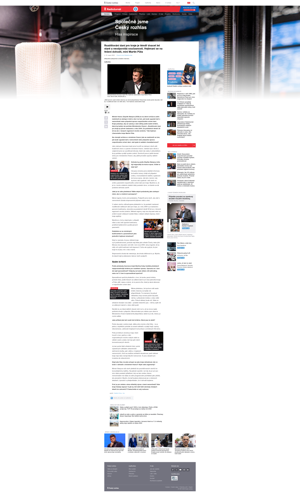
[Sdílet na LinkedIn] (106, 126)
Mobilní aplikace (133, 476)
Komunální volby (112, 471)
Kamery (154, 14)
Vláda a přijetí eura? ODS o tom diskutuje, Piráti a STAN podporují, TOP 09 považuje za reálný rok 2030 (139, 408)
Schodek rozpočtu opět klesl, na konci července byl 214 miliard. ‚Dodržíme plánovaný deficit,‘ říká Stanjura (119, 294)
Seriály (184, 14)
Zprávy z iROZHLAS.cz (112, 432)
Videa (190, 14)
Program (137, 2)
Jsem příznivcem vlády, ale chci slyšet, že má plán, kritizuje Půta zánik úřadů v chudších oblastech (153, 346)
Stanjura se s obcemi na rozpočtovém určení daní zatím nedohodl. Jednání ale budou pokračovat (118, 176)
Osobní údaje (174, 487)
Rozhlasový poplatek (156, 480)
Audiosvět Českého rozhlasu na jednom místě (179, 86)
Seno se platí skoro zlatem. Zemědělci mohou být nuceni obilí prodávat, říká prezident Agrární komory (186, 166)
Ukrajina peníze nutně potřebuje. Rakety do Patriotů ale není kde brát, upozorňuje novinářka (114, 450)
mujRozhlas (148, 2)
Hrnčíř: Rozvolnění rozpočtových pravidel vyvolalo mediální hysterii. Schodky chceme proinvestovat (186, 157)
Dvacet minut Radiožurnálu (124, 55)
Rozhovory (176, 14)
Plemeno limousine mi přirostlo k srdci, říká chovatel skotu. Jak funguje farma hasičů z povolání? (184, 133)
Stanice (158, 2)
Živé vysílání (171, 79)
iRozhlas (128, 2)
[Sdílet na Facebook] (106, 118)
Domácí (107, 14)
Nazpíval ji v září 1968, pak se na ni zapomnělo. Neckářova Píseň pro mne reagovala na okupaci (186, 96)
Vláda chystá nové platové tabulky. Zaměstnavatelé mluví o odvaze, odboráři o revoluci (137, 450)
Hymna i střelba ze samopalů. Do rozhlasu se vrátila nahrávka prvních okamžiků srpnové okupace (186, 115)
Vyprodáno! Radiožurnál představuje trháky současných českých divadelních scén (185, 124)
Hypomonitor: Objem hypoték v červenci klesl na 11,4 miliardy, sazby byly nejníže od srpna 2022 (141, 422)
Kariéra (152, 476)
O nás (161, 14)
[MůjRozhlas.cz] (107, 62)
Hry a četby (171, 73)
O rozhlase (168, 2)
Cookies (167, 487)
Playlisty (142, 14)
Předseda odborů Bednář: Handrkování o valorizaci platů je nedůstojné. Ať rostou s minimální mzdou (186, 183)
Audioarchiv (133, 14)
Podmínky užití (183, 487)
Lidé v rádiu (153, 473)
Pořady (124, 14)
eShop (109, 476)
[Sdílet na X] (106, 122)
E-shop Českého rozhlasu (177, 192)
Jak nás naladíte (154, 469)
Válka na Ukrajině (112, 469)
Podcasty (131, 473)
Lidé (148, 14)
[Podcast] (105, 113)
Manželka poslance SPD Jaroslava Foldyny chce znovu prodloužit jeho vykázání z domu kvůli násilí (185, 451)
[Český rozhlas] (111, 3)
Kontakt (152, 478)
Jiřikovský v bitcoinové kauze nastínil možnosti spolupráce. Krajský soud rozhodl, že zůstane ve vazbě (161, 451)
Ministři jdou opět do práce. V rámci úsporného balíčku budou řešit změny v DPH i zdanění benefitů (153, 234)
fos (124, 393)
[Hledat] (193, 3)
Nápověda (153, 471)
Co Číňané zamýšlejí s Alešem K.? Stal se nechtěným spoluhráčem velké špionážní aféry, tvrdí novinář (186, 105)
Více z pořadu (172, 152)
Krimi (178, 73)
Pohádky (171, 76)
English (191, 487)
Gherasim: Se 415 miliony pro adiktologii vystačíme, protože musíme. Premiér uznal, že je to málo (186, 175)
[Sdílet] (108, 113)
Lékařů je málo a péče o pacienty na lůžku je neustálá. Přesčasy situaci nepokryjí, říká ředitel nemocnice (141, 415)
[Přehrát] (107, 107)
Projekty (168, 14)
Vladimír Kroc (118, 393)
